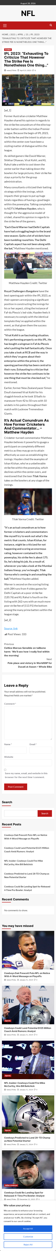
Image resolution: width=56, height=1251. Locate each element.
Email (33, 744)
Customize (28, 1236)
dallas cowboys (11, 1185)
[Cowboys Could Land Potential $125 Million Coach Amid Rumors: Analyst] (28, 1005)
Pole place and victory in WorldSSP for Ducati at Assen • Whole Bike (30, 663)
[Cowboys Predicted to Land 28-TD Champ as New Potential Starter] (28, 1114)
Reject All (28, 1244)
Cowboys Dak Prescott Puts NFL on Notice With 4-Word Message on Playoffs (25, 837)
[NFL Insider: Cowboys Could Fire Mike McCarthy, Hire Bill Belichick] (28, 1060)
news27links (11, 70)
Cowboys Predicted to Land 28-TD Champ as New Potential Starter (26, 875)
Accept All (28, 1228)
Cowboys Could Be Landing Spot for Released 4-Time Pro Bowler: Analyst (27, 888)
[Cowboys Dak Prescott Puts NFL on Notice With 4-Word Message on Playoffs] (28, 950)
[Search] (51, 25)
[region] (28, 1225)
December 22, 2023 (27, 1199)
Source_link (11, 628)
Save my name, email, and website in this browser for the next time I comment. (26, 775)
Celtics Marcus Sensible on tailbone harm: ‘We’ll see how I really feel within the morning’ (27, 650)
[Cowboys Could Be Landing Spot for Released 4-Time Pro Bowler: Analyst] (28, 1169)
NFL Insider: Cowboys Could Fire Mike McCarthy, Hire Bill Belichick (23, 862)
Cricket (8, 50)
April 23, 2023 (25, 70)
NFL (28, 13)
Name (8, 744)
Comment (10, 703)
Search (7, 802)
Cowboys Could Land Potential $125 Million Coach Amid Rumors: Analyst (26, 850)
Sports (7, 966)
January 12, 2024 (26, 980)
